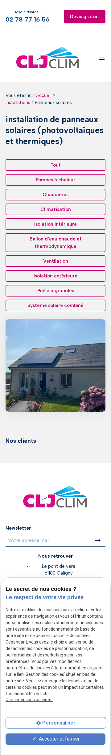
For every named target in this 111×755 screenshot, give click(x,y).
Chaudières (55, 194)
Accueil (43, 95)
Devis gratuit (84, 16)
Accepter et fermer (59, 739)
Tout (56, 165)
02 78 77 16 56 (28, 19)
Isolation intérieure (55, 224)
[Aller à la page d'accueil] (48, 59)
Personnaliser (59, 723)
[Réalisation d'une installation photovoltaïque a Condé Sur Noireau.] (55, 365)
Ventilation (55, 261)
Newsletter (18, 528)
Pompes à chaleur (55, 180)
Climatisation (55, 209)
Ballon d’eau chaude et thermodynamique (56, 242)
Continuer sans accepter (29, 699)
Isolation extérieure (55, 276)
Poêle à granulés (55, 290)
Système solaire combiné (55, 305)
